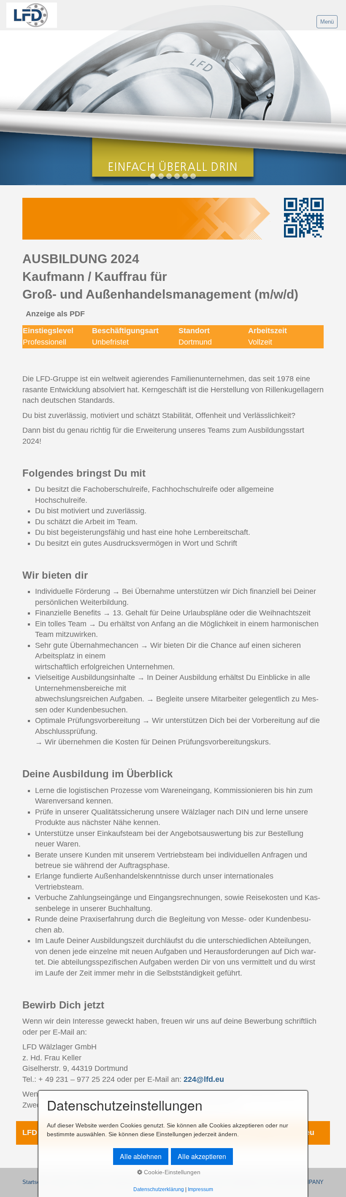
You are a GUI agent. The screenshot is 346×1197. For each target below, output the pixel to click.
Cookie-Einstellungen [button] (171, 1172)
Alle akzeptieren (202, 1156)
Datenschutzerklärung (158, 1189)
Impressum (200, 1189)
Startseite (34, 1182)
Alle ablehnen (141, 1156)
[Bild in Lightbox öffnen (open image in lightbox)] (146, 219)
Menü (327, 22)
